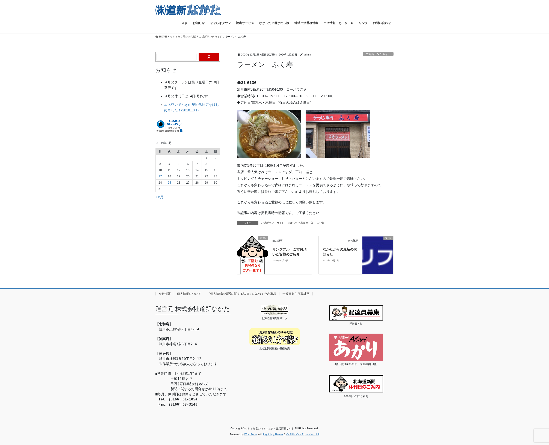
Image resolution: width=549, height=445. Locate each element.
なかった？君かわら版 (300, 222)
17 (160, 176)
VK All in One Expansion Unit (303, 434)
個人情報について (189, 293)
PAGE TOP (533, 428)
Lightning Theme (273, 434)
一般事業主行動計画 (295, 293)
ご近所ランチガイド (378, 54)
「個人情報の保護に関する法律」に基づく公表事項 (241, 293)
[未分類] (252, 255)
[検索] (209, 57)
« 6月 (159, 197)
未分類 (320, 222)
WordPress (250, 434)
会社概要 (165, 293)
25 (169, 182)
